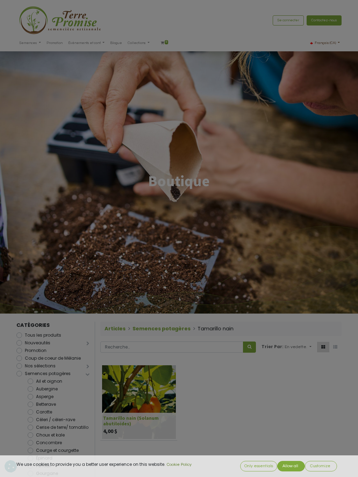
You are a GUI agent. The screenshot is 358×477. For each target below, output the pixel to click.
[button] (298, 347)
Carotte (44, 412)
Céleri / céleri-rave (55, 420)
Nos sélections (40, 366)
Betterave (46, 404)
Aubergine (47, 389)
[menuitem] (54, 43)
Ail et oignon (49, 381)
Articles (115, 328)
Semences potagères (48, 373)
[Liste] (335, 347)
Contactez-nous (324, 20)
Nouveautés (37, 343)
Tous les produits (43, 335)
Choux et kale (50, 435)
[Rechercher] (249, 347)
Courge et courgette (57, 450)
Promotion (35, 350)
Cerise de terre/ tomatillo (62, 427)
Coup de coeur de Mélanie (53, 358)
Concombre (49, 443)
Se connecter (288, 20)
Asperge (44, 396)
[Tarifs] (323, 347)
